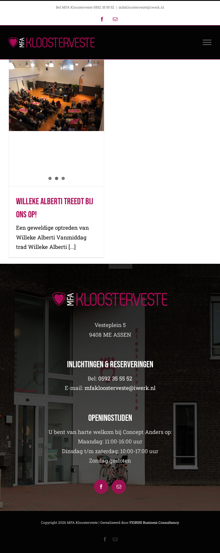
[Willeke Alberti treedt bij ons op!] (56, 95)
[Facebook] (101, 486)
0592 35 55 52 (115, 378)
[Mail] (119, 486)
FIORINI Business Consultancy (154, 522)
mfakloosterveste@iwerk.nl (141, 7)
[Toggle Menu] (207, 42)
